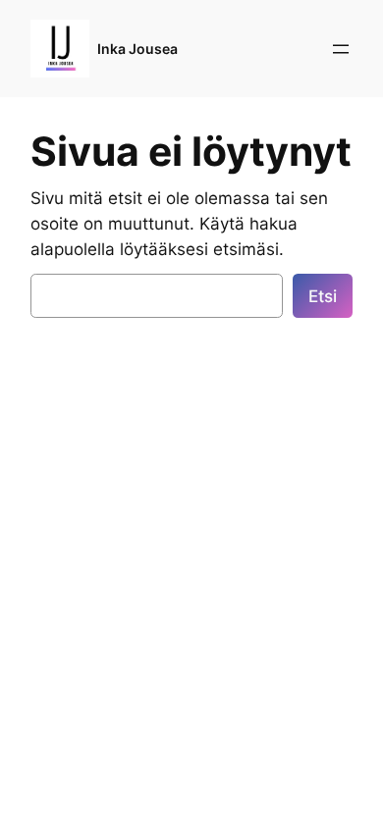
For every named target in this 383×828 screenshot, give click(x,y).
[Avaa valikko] (341, 49)
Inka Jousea (137, 48)
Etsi (322, 296)
